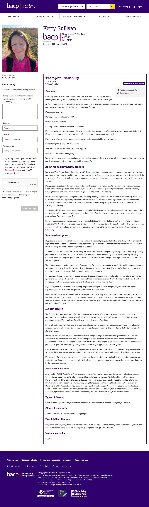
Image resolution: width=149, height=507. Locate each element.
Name (5, 123)
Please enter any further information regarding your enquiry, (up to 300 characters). (18, 99)
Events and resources (72, 16)
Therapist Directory (13, 170)
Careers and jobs (43, 16)
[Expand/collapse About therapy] (141, 16)
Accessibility (45, 466)
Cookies (56, 466)
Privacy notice (31, 466)
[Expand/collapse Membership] (21, 16)
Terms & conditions (14, 466)
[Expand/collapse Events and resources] (84, 16)
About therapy (132, 16)
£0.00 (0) (126, 6)
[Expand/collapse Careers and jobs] (52, 16)
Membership (13, 16)
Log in (139, 6)
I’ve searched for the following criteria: (19, 89)
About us (103, 16)
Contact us (66, 466)
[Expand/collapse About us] (108, 16)
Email (5, 134)
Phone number (9, 146)
